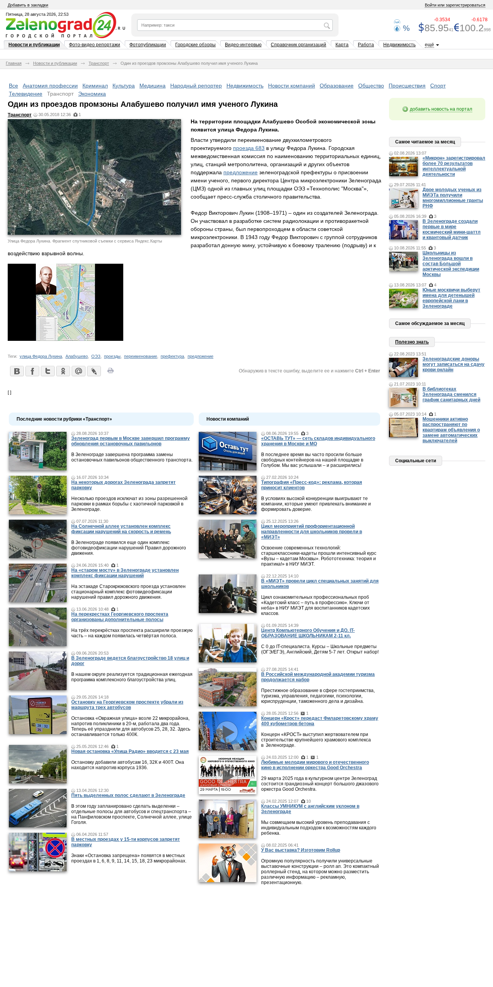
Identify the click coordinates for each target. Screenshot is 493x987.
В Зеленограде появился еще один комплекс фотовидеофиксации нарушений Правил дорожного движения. (128, 548)
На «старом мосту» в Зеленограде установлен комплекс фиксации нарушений (125, 573)
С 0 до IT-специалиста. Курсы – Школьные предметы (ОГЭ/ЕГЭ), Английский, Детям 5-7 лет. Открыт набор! (320, 649)
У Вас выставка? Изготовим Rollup (300, 850)
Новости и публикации (34, 44)
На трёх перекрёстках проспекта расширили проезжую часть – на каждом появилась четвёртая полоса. (132, 633)
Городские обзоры (195, 44)
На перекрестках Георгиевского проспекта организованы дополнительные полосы (119, 616)
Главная (14, 63)
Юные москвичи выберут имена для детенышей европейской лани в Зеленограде (451, 298)
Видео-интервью (243, 44)
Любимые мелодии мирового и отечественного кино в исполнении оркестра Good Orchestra (315, 765)
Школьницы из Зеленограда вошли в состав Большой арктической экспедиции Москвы (451, 263)
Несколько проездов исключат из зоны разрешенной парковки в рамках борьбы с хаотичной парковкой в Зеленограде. (129, 504)
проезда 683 (249, 148)
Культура (123, 86)
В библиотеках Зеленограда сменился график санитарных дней (451, 394)
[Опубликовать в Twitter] (47, 371)
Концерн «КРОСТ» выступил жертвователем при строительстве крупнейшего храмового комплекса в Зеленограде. (316, 740)
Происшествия (407, 86)
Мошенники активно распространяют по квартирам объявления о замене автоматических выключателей (451, 429)
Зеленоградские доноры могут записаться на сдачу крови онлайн (454, 364)
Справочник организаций (298, 44)
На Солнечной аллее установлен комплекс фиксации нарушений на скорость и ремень (121, 529)
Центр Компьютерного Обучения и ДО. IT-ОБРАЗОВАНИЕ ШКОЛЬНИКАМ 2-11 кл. (308, 633)
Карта (342, 44)
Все (13, 86)
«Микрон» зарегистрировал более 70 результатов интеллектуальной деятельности (454, 166)
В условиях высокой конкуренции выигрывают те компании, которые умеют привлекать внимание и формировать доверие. (316, 504)
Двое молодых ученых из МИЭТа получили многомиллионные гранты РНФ (453, 198)
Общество (371, 86)
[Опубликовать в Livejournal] (93, 371)
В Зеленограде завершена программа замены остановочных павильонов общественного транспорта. (132, 457)
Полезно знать (412, 342)
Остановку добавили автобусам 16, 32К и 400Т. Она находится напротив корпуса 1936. (127, 765)
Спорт (438, 86)
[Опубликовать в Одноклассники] (62, 371)
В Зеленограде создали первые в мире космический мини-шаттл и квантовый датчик (452, 229)
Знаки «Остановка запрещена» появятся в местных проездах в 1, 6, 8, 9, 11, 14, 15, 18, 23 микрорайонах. (128, 858)
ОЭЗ (96, 356)
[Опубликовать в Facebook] (32, 371)
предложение (240, 172)
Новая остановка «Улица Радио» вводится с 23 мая (130, 751)
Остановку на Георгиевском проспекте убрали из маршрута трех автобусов (127, 704)
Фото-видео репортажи (94, 44)
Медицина (152, 86)
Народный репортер (196, 86)
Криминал (95, 86)
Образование (337, 86)
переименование (140, 356)
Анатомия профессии (50, 86)
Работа (366, 44)
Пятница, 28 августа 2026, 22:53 (37, 14)
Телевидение (25, 94)
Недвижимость (399, 44)
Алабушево (76, 356)
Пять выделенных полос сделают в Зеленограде (128, 795)
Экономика (92, 94)
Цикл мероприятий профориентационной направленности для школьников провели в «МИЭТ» (311, 532)
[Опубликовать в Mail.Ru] (78, 371)
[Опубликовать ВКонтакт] (16, 371)
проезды (112, 356)
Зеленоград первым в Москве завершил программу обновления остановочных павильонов (130, 441)
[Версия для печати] (110, 373)
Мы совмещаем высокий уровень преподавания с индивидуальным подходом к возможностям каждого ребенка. (318, 828)
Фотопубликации (147, 44)
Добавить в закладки (28, 5)
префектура (172, 356)
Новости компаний (291, 86)
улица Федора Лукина (41, 356)
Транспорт (99, 63)
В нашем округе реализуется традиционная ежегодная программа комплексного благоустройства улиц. (132, 677)
